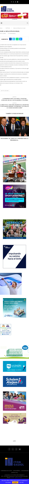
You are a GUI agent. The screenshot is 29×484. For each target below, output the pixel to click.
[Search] (27, 23)
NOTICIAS (8, 28)
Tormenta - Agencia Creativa (16, 477)
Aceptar (15, 482)
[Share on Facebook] (10, 39)
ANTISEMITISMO (25, 470)
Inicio (1, 28)
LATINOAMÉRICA (16, 470)
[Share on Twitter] (13, 39)
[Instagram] (15, 2)
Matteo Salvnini (5, 90)
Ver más (21, 482)
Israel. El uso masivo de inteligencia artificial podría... (16, 139)
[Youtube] (17, 2)
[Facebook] (11, 2)
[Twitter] (13, 2)
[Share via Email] (20, 39)
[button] (1, 130)
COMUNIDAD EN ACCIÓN (6, 470)
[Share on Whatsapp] (17, 39)
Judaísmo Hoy (14, 472)
